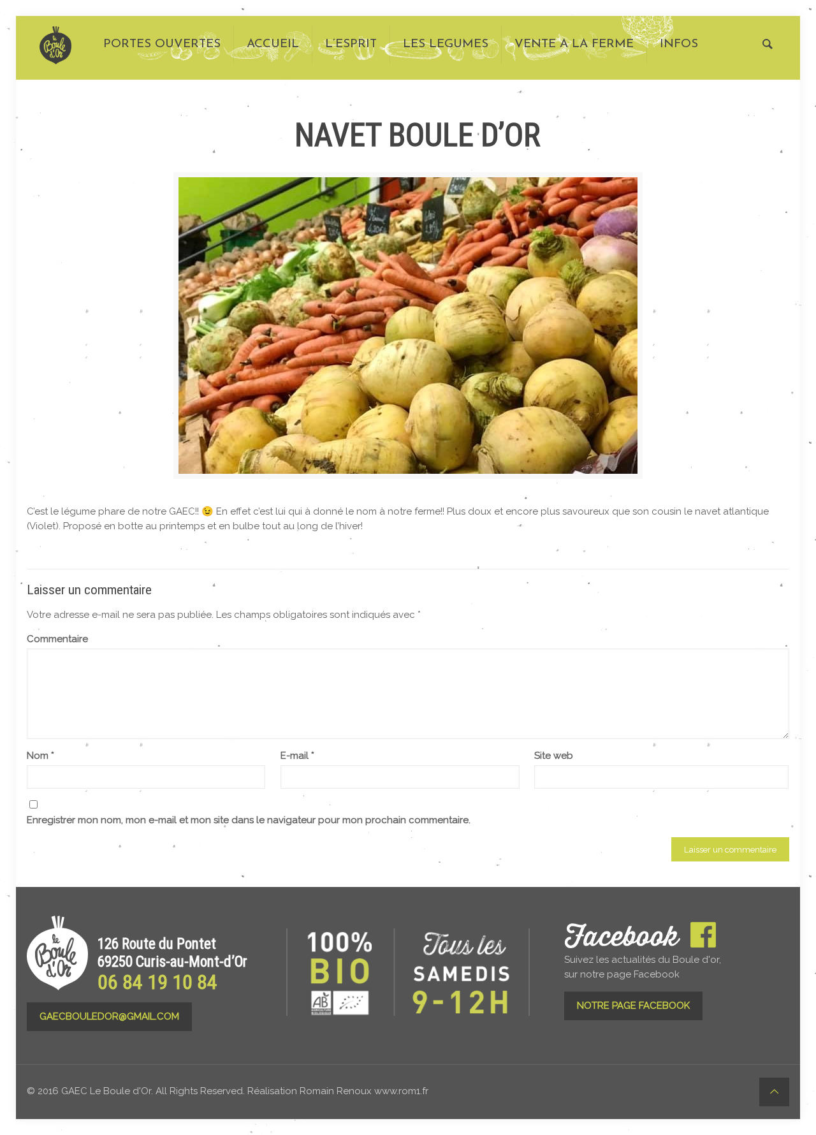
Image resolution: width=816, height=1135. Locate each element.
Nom (40, 755)
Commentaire (57, 639)
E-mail (297, 755)
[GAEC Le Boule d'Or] (55, 44)
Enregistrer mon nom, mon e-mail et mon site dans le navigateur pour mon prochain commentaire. (248, 820)
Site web (553, 755)
